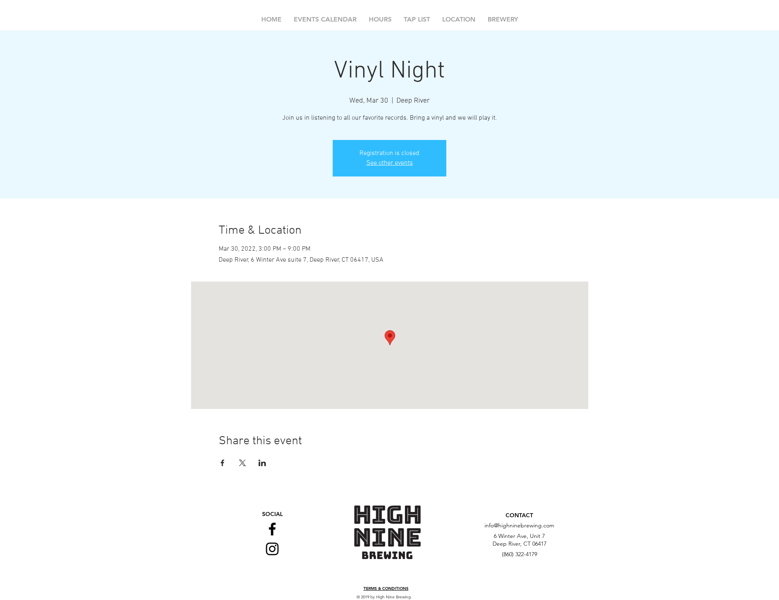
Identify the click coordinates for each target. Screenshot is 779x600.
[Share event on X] (242, 463)
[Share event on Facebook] (222, 463)
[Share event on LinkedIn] (262, 463)
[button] (386, 588)
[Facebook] (272, 529)
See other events (389, 163)
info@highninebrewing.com (519, 525)
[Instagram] (272, 548)
